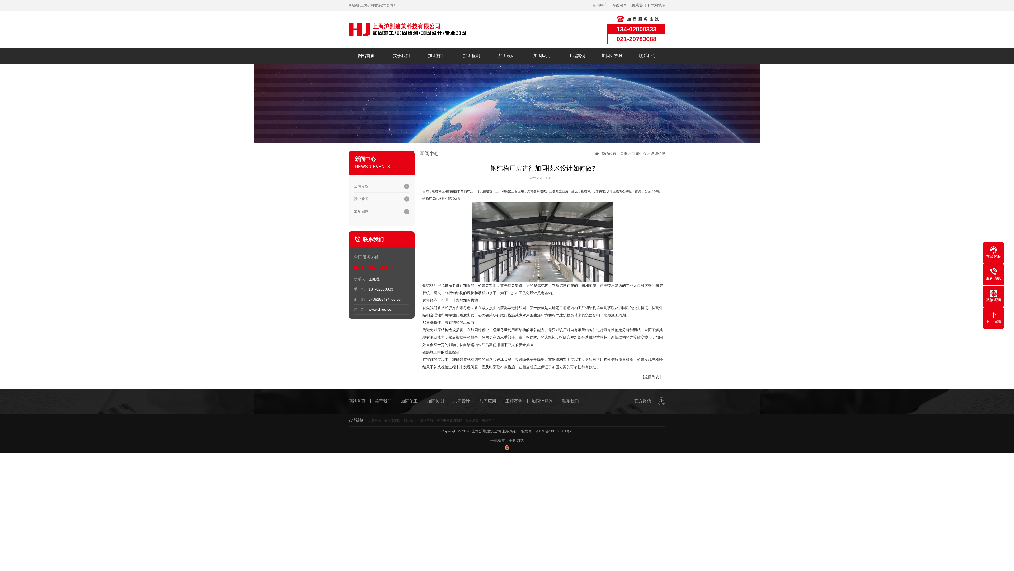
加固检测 (471, 55)
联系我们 (647, 55)
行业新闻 (361, 199)
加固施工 (436, 55)
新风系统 (472, 420)
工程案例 (577, 55)
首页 (623, 153)
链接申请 (426, 420)
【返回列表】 (652, 377)
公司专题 (361, 186)
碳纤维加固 (392, 420)
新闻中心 (639, 153)
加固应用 (541, 55)
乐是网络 (374, 420)
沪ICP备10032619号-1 (554, 431)
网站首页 (366, 55)
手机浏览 (516, 440)
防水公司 (410, 420)
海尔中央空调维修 (449, 420)
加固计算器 (612, 55)
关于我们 (401, 55)
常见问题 (361, 211)
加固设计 (506, 55)
